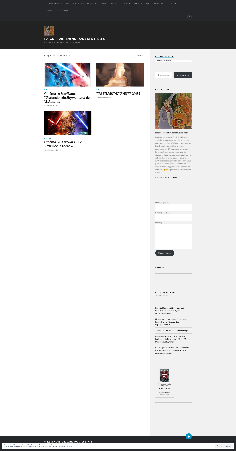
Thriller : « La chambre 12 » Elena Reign (171, 330)
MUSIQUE (50, 10)
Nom (162, 203)
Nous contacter (164, 253)
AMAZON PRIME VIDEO (155, 3)
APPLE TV (137, 3)
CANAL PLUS (174, 3)
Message (159, 223)
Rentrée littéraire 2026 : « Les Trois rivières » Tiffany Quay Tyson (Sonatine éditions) (169, 310)
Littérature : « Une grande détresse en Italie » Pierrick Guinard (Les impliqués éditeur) (170, 322)
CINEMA (104, 3)
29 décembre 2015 (104, 98)
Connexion (159, 267)
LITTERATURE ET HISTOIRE (57, 3)
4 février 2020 (50, 105)
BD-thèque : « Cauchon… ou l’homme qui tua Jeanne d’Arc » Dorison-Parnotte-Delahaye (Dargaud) (172, 350)
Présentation (63, 10)
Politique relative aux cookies (62, 446)
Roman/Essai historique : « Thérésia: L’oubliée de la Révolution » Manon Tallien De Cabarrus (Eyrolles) (172, 339)
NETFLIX (114, 3)
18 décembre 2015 (52, 150)
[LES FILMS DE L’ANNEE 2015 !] (120, 75)
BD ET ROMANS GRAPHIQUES (85, 3)
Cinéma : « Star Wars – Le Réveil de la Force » (63, 144)
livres (166, 393)
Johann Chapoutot (165, 388)
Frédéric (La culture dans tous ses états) (171, 132)
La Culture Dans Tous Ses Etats (74, 39)
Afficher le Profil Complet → (167, 177)
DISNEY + (126, 3)
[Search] (189, 17)
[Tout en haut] (189, 436)
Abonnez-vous (183, 75)
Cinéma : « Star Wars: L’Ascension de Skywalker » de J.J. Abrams (66, 98)
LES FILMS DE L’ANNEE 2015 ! (118, 94)
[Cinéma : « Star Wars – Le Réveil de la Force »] (67, 123)
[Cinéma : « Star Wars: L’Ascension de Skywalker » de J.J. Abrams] (67, 75)
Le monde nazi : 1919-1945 (164, 385)
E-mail (162, 213)
